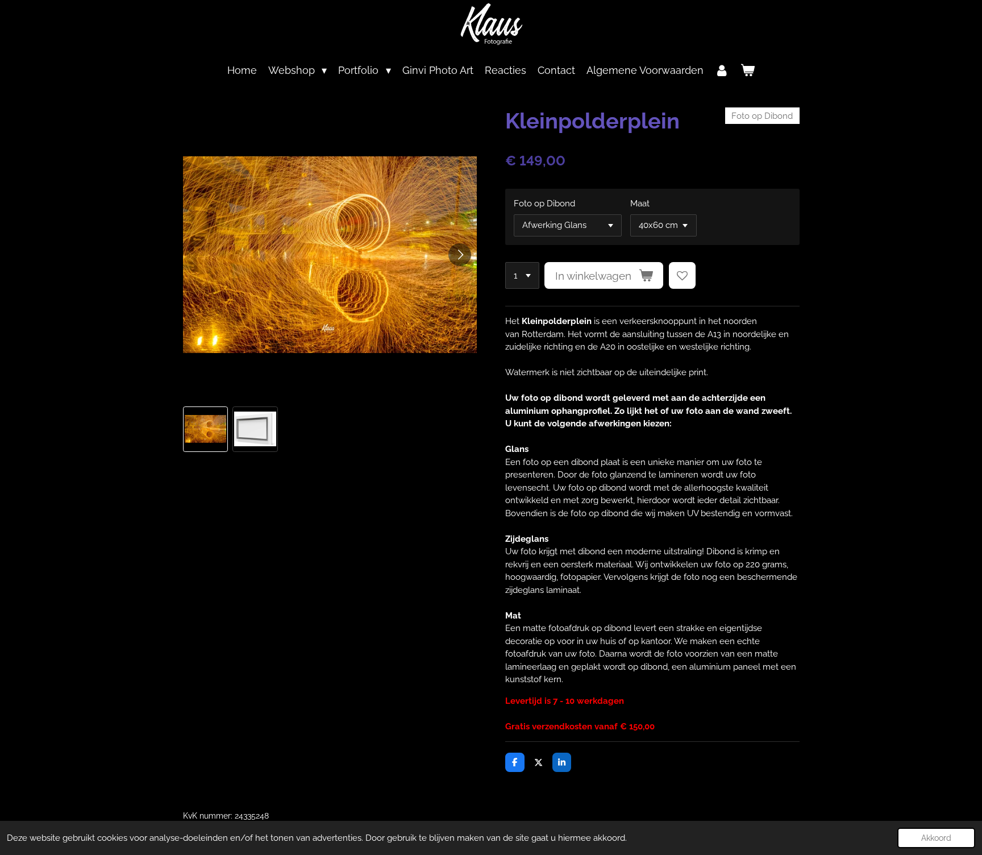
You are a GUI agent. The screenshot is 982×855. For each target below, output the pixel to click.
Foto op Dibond (544, 203)
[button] (205, 429)
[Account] (722, 70)
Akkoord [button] (936, 837)
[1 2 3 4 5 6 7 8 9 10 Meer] (522, 275)
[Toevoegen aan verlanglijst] (682, 275)
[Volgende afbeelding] (459, 254)
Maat (640, 203)
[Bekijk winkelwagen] (747, 70)
